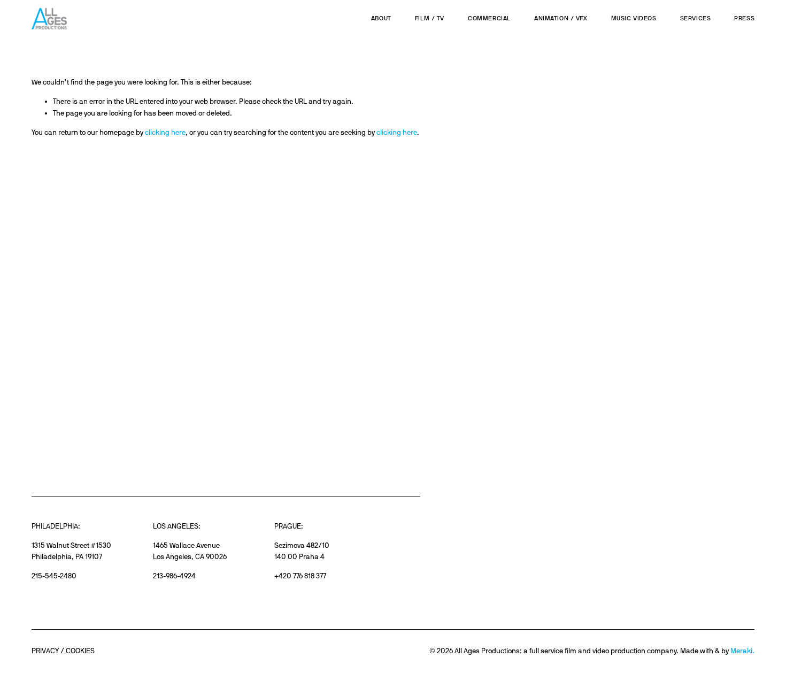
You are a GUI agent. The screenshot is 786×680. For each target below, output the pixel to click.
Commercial (489, 18)
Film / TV (429, 18)
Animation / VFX (561, 18)
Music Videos (634, 18)
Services (695, 18)
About (381, 18)
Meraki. (742, 650)
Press (744, 18)
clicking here (165, 132)
